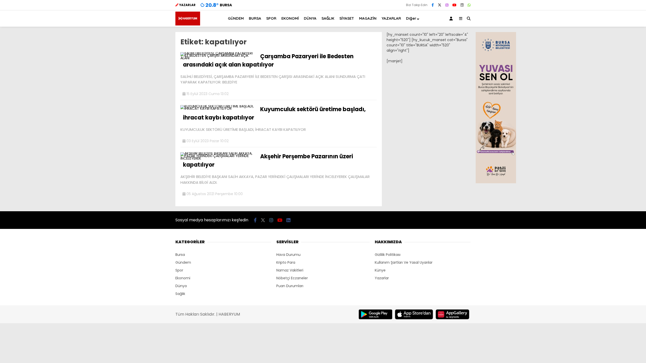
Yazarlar (382, 278)
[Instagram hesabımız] (446, 5)
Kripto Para (285, 262)
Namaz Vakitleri (289, 270)
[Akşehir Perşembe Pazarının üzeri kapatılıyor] (218, 158)
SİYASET (346, 18)
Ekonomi (182, 278)
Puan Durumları (289, 285)
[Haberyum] (187, 24)
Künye (380, 270)
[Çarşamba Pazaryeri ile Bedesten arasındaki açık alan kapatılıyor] (218, 57)
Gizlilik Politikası (387, 254)
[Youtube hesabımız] (454, 5)
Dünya (181, 285)
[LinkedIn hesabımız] (462, 5)
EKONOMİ (290, 18)
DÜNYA (310, 18)
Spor (179, 270)
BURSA (255, 18)
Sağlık (180, 293)
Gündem (183, 262)
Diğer (411, 18)
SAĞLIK (327, 18)
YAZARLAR (391, 18)
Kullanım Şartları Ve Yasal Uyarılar (404, 262)
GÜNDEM (236, 18)
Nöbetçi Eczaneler (292, 278)
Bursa (180, 254)
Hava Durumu (288, 254)
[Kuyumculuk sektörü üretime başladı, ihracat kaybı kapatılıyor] (218, 108)
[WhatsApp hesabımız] (469, 5)
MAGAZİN (367, 18)
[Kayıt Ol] (451, 18)
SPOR (271, 18)
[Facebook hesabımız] (433, 5)
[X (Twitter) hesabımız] (439, 5)
